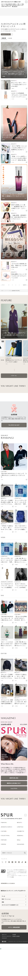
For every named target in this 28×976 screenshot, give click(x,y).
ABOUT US (4, 934)
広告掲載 (14, 934)
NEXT (24, 285)
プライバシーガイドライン (6, 936)
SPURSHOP (4, 938)
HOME (2, 290)
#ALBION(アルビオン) (6, 34)
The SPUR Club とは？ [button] (14, 425)
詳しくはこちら (14, 6)
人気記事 (10, 38)
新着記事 (4, 38)
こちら (12, 877)
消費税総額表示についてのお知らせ (8, 883)
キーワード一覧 (8, 290)
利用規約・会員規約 (16, 936)
